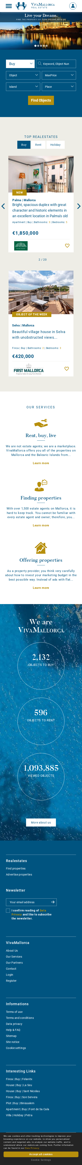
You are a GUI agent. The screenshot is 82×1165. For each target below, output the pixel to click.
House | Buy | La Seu (19, 1085)
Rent (38, 144)
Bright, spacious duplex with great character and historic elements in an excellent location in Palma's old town (40, 210)
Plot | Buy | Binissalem (20, 1103)
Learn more (41, 463)
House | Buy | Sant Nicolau (23, 1091)
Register (11, 980)
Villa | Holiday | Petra (19, 1115)
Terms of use (14, 1011)
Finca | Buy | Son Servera (22, 1097)
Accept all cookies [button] (41, 1154)
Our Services (14, 956)
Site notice (13, 1042)
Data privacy (14, 1023)
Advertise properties (19, 874)
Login (9, 974)
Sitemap (11, 1036)
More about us (41, 822)
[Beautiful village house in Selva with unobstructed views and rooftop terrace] (41, 292)
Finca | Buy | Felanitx (19, 1079)
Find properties (15, 868)
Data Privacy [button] (32, 1148)
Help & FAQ (13, 1029)
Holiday (55, 144)
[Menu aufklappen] (9, 6)
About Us (12, 950)
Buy (23, 144)
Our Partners (14, 962)
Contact (11, 968)
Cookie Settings (41, 1160)
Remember (68, 246)
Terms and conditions (20, 1017)
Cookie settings (16, 1048)
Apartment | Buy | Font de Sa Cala (27, 1109)
